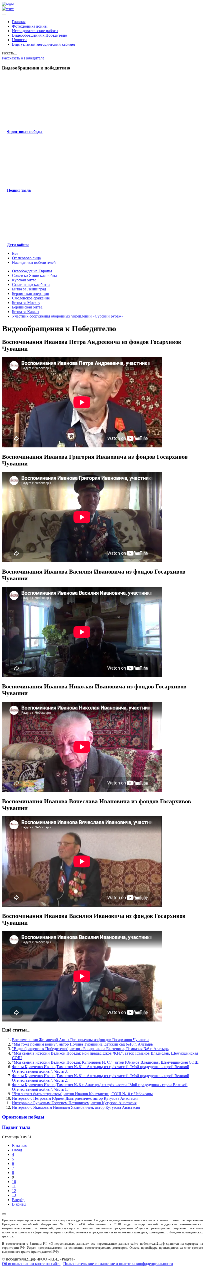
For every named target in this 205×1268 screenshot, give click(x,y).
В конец (19, 1204)
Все (15, 253)
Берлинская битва (27, 307)
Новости (19, 40)
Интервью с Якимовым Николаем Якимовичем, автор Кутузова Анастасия (76, 1107)
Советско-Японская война (34, 275)
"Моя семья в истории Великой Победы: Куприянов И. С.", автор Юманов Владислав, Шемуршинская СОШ (105, 1062)
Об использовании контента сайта (31, 1263)
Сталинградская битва (31, 284)
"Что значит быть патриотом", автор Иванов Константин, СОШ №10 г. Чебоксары (82, 1094)
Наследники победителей (34, 262)
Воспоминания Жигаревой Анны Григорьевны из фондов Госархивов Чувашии (80, 1040)
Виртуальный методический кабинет (44, 44)
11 (14, 1186)
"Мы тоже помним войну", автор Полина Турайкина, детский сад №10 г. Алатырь (82, 1044)
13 (14, 1195)
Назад (17, 1150)
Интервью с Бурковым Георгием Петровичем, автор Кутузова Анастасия (74, 1103)
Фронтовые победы (23, 1117)
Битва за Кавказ (25, 311)
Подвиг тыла (16, 1127)
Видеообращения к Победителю (39, 35)
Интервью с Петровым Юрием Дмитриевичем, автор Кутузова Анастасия (75, 1098)
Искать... (9, 53)
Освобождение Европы (32, 271)
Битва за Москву (26, 302)
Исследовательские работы (35, 31)
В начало (19, 1145)
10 (14, 1181)
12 (14, 1190)
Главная (19, 22)
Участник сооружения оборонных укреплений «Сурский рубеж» (67, 316)
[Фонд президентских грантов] (8, 9)
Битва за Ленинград (29, 289)
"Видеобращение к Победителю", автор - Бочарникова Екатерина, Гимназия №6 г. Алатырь (90, 1049)
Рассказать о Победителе (23, 58)
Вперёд (18, 1200)
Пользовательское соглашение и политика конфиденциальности (118, 1263)
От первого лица (26, 258)
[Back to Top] (4, 1214)
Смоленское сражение (31, 298)
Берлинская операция (30, 293)
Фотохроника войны (30, 26)
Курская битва (24, 280)
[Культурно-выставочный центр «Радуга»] (8, 4)
